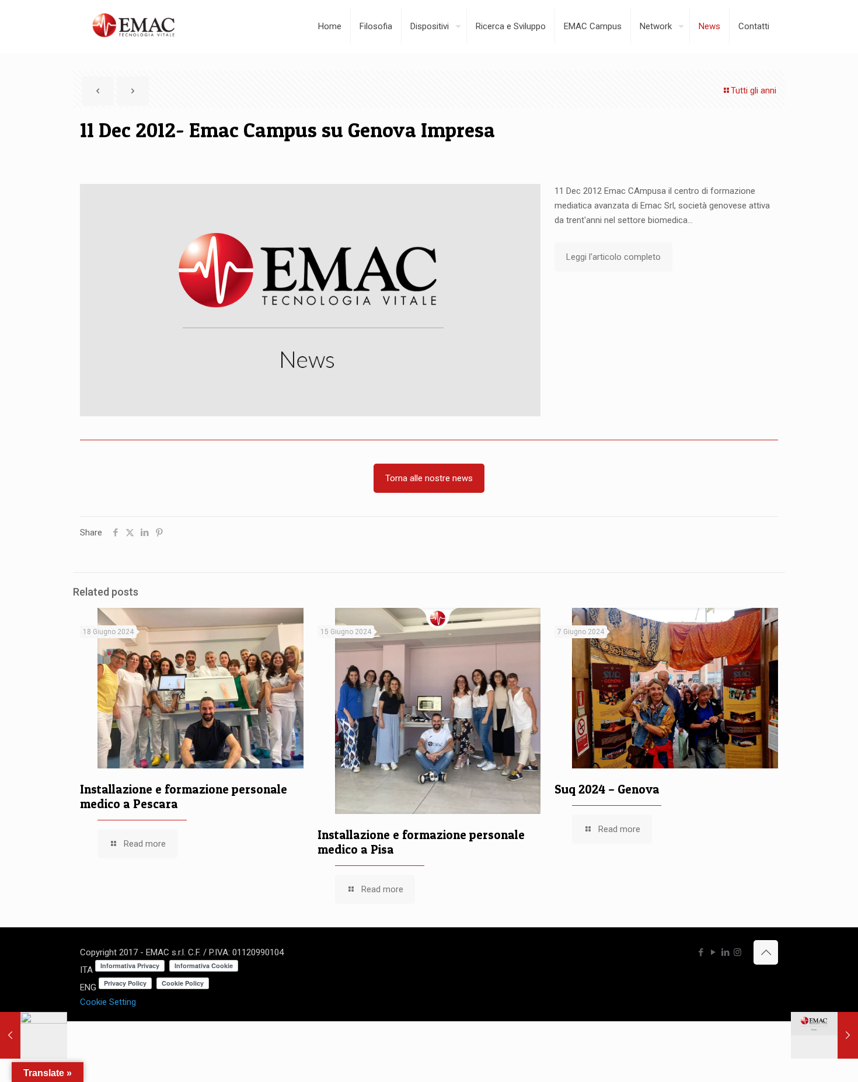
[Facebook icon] (700, 952)
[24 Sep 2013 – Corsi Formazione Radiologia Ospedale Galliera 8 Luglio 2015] (824, 1035)
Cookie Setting (108, 1002)
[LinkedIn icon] (725, 952)
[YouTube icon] (713, 952)
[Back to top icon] (766, 952)
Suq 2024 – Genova (607, 789)
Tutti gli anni (753, 90)
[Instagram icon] (737, 952)
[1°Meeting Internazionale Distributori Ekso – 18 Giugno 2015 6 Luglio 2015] (33, 1035)
